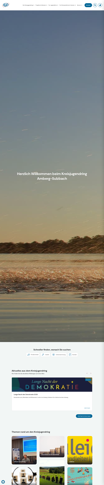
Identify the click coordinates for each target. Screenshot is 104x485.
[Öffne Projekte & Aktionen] (46, 5)
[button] (88, 5)
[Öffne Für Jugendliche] (57, 5)
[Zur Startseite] (7, 5)
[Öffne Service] (81, 5)
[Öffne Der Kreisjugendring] (33, 5)
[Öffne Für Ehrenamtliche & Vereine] (75, 5)
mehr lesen (87, 408)
